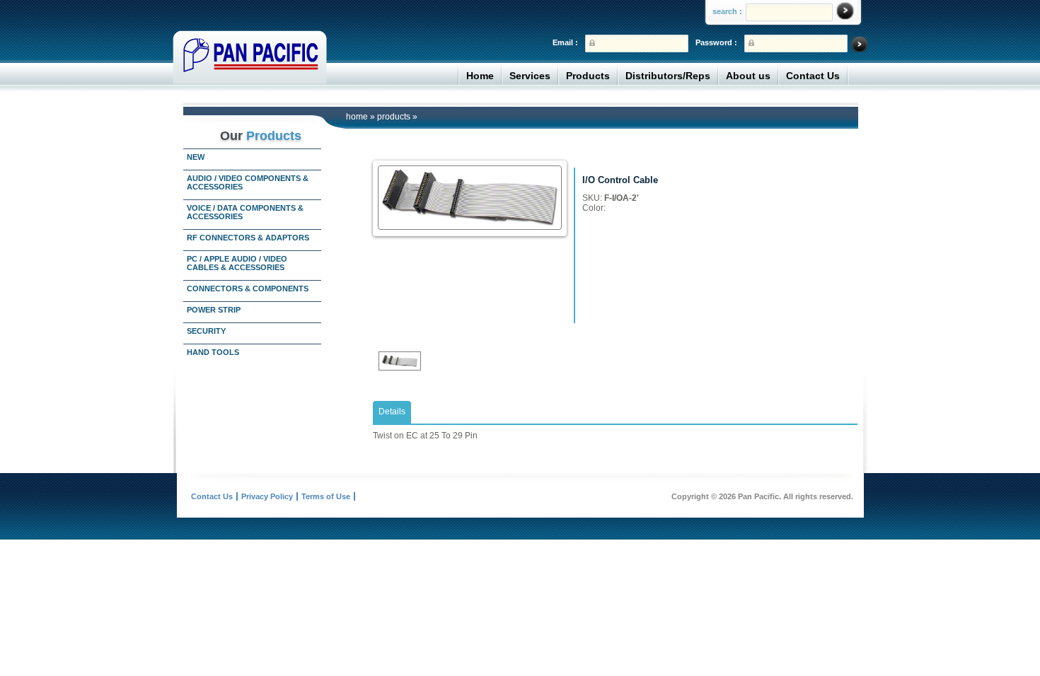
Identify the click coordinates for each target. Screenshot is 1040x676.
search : (727, 11)
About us (748, 75)
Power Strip (214, 309)
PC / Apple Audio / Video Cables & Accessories (237, 263)
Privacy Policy (267, 496)
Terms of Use (325, 496)
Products (588, 75)
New (195, 157)
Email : (565, 42)
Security (206, 331)
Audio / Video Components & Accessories (247, 182)
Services (529, 75)
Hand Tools (213, 352)
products (393, 117)
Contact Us (813, 75)
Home (480, 75)
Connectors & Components (247, 288)
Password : (716, 42)
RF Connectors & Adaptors (248, 237)
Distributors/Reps (667, 75)
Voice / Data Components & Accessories (245, 212)
